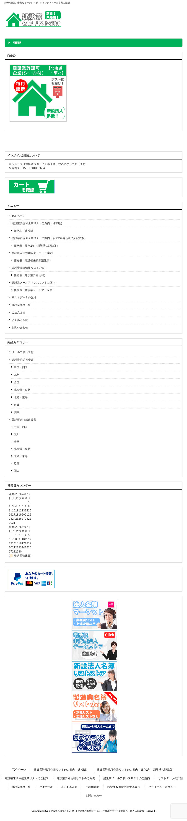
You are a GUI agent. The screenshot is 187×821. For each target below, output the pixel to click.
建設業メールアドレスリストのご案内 (126, 778)
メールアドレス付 (23, 352)
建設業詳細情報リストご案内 (29, 267)
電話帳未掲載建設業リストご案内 (32, 253)
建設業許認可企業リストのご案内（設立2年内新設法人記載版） (136, 769)
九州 (16, 374)
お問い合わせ (20, 327)
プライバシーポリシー (162, 787)
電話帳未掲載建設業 (24, 419)
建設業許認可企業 (23, 359)
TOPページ (18, 215)
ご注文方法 (18, 312)
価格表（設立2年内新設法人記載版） (36, 245)
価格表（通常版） (25, 230)
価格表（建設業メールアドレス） (34, 290)
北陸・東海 (21, 397)
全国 (16, 382)
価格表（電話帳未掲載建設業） (33, 260)
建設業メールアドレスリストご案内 (33, 282)
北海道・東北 (22, 389)
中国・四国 (21, 367)
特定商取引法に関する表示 (123, 787)
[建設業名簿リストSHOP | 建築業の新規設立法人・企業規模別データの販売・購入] (33, 26)
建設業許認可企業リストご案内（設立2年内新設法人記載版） (49, 238)
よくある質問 (20, 320)
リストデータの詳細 (24, 297)
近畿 (16, 405)
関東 (16, 412)
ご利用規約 (92, 787)
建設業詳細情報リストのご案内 (76, 778)
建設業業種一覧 (21, 305)
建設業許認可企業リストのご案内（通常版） (61, 769)
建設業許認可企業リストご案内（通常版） (38, 223)
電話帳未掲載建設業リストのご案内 (27, 778)
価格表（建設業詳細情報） (30, 275)
